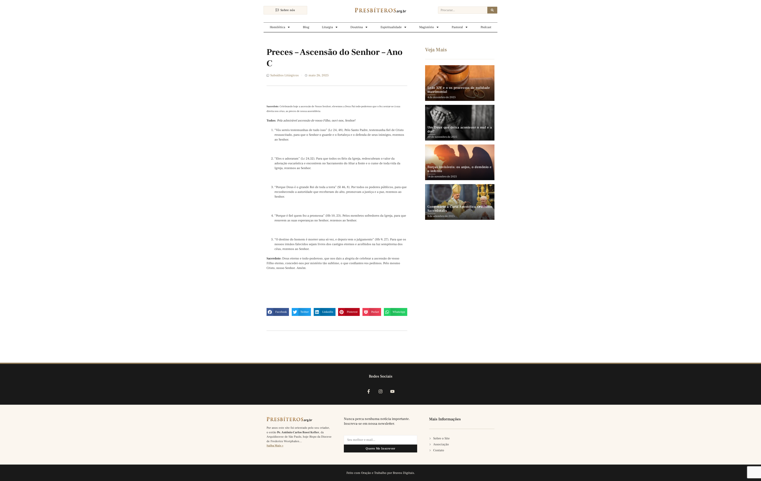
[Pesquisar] (492, 10)
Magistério (426, 27)
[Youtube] (392, 391)
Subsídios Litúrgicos (284, 75)
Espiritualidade (391, 27)
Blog (306, 27)
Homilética (277, 27)
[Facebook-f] (368, 391)
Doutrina (356, 27)
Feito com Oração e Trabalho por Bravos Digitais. (380, 473)
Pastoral (457, 27)
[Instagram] (380, 391)
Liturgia (327, 27)
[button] (278, 312)
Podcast (486, 27)
